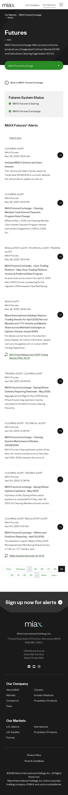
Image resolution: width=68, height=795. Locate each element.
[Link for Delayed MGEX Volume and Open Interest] (60, 155)
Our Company (32, 5)
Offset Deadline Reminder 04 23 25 (26, 555)
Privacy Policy (34, 754)
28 (56, 569)
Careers (38, 689)
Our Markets (49, 4)
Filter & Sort (15, 137)
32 (25, 575)
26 (42, 569)
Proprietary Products (45, 700)
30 (12, 575)
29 (62, 569)
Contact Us (12, 700)
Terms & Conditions (34, 760)
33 (32, 575)
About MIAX (12, 689)
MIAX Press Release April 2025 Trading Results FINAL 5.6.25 (28, 356)
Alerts (10, 17)
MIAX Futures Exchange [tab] (21, 65)
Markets (10, 695)
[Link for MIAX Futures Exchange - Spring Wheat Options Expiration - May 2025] (60, 479)
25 (36, 569)
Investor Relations (44, 695)
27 (49, 569)
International (41, 726)
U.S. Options (12, 726)
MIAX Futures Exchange (30, 14)
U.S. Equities (13, 732)
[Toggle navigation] (61, 5)
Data (9, 706)
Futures (10, 737)
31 (19, 575)
